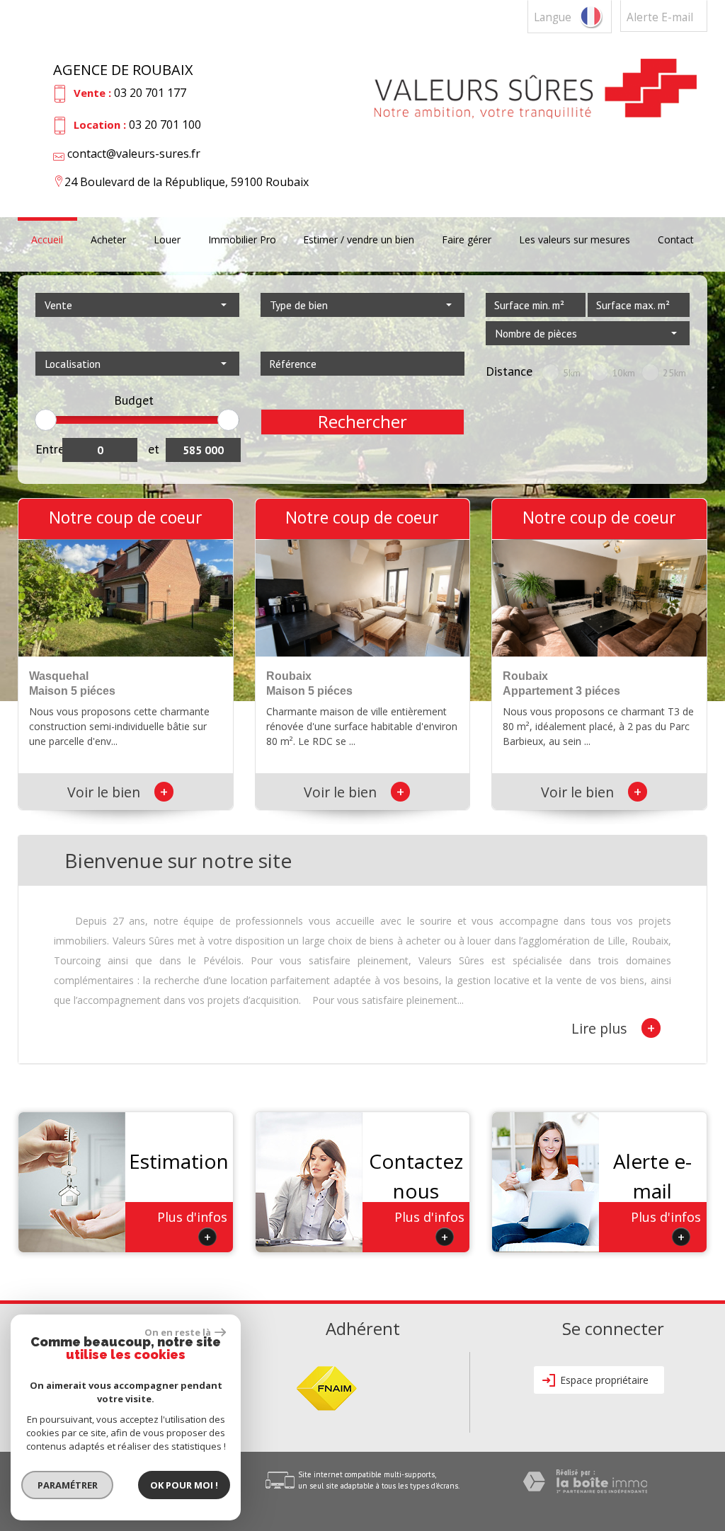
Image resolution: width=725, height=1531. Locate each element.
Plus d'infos (192, 1227)
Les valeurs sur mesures (574, 240)
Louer (167, 240)
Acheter (108, 240)
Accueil (47, 240)
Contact (676, 240)
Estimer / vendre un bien (358, 240)
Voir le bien (117, 792)
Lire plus (613, 1028)
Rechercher (362, 421)
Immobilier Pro (242, 240)
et (153, 449)
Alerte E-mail (660, 17)
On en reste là (177, 1332)
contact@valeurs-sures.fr (133, 153)
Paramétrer (68, 1485)
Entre (48, 449)
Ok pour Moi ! (184, 1485)
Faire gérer (466, 240)
